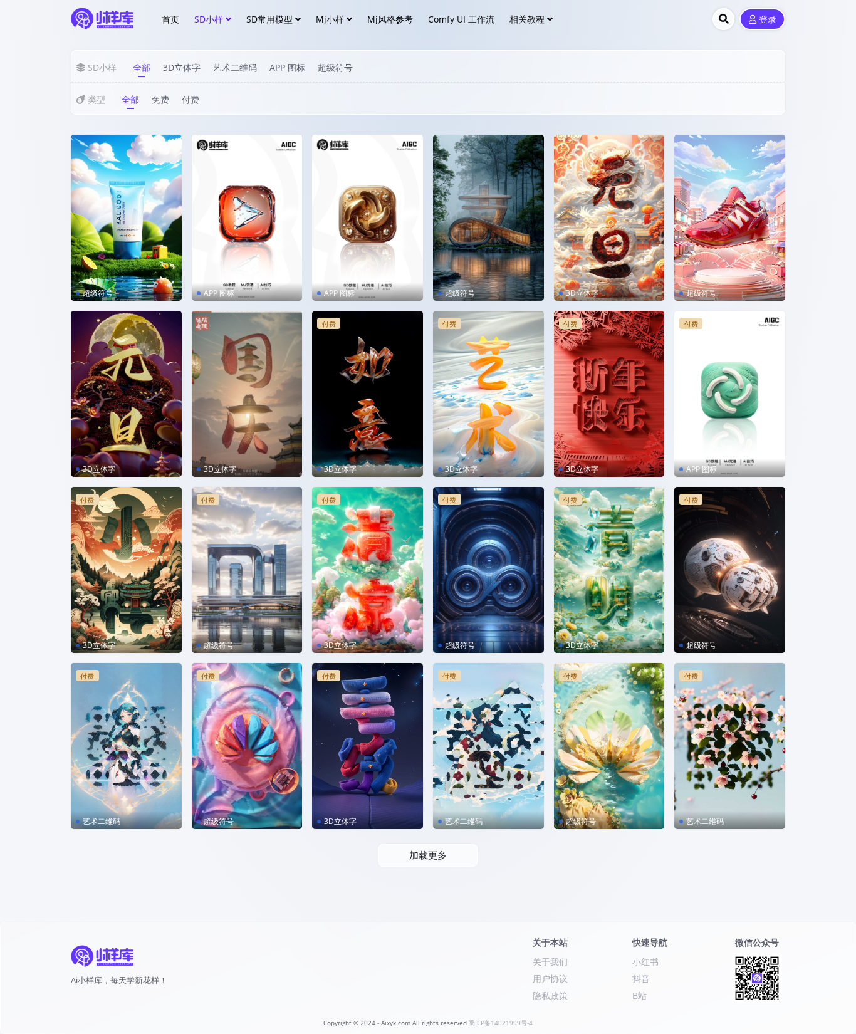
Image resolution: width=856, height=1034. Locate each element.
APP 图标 (287, 67)
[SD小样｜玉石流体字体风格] (367, 394)
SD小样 (208, 19)
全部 (141, 67)
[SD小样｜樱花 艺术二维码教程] (729, 746)
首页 (170, 19)
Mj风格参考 (390, 19)
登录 (767, 19)
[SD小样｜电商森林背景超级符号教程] (488, 218)
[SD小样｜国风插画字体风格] (126, 570)
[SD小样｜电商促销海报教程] (729, 218)
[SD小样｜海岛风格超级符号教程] (609, 746)
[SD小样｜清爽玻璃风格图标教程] (247, 218)
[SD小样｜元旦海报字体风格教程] (126, 394)
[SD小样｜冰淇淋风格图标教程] (729, 394)
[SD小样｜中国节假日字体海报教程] (609, 218)
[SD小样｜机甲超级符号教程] (729, 570)
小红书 (645, 962)
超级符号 (335, 67)
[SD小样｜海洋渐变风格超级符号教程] (247, 746)
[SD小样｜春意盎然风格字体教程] (609, 570)
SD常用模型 (269, 19)
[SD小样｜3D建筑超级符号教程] (247, 570)
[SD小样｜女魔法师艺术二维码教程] (126, 746)
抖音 (641, 978)
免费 (160, 99)
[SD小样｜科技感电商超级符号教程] (488, 570)
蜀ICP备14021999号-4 (501, 1023)
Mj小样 (330, 19)
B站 (639, 995)
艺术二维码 (235, 67)
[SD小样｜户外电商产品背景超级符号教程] (126, 218)
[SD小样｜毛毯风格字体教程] (367, 746)
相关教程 (527, 19)
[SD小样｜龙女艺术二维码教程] (488, 746)
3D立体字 (182, 67)
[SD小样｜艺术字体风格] (488, 394)
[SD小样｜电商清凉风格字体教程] (367, 570)
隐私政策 (550, 995)
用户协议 (550, 978)
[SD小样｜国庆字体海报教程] (247, 394)
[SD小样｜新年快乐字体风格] (609, 394)
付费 (190, 99)
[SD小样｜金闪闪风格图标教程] (367, 218)
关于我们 (550, 962)
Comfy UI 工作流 (461, 19)
